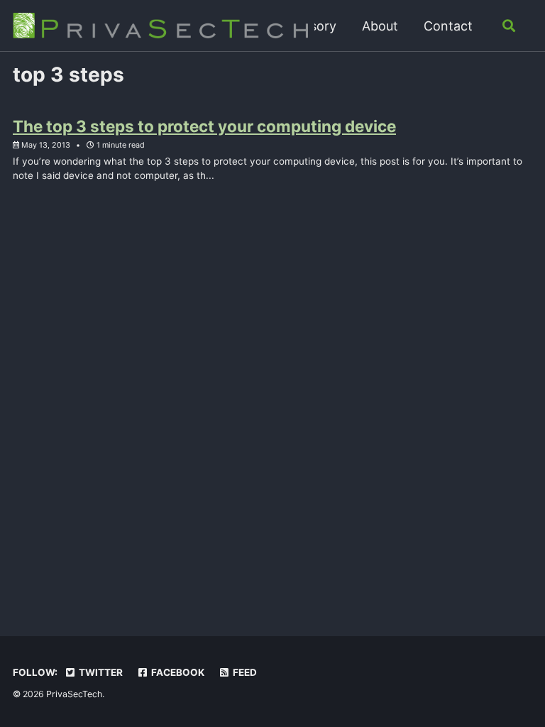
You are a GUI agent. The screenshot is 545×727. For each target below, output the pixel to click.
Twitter (100, 672)
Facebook (176, 672)
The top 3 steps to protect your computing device (204, 126)
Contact (448, 25)
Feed (244, 672)
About (380, 25)
